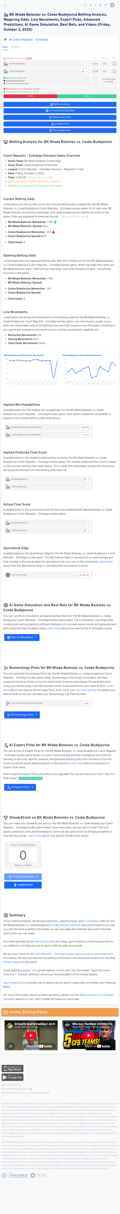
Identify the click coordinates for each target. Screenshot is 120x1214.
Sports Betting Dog (15, 983)
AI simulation (92, 921)
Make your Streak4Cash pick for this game (36, 186)
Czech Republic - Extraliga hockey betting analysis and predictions (73, 954)
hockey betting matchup (66, 925)
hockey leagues (12, 962)
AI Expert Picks (20, 787)
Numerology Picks (22, 715)
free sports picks (45, 942)
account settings (86, 690)
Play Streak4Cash (23, 877)
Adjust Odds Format (73, 217)
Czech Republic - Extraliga (30, 40)
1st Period (15, 47)
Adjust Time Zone (38, 177)
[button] (112, 5)
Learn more (106, 562)
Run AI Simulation (22, 637)
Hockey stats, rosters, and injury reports (35, 181)
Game (5, 47)
